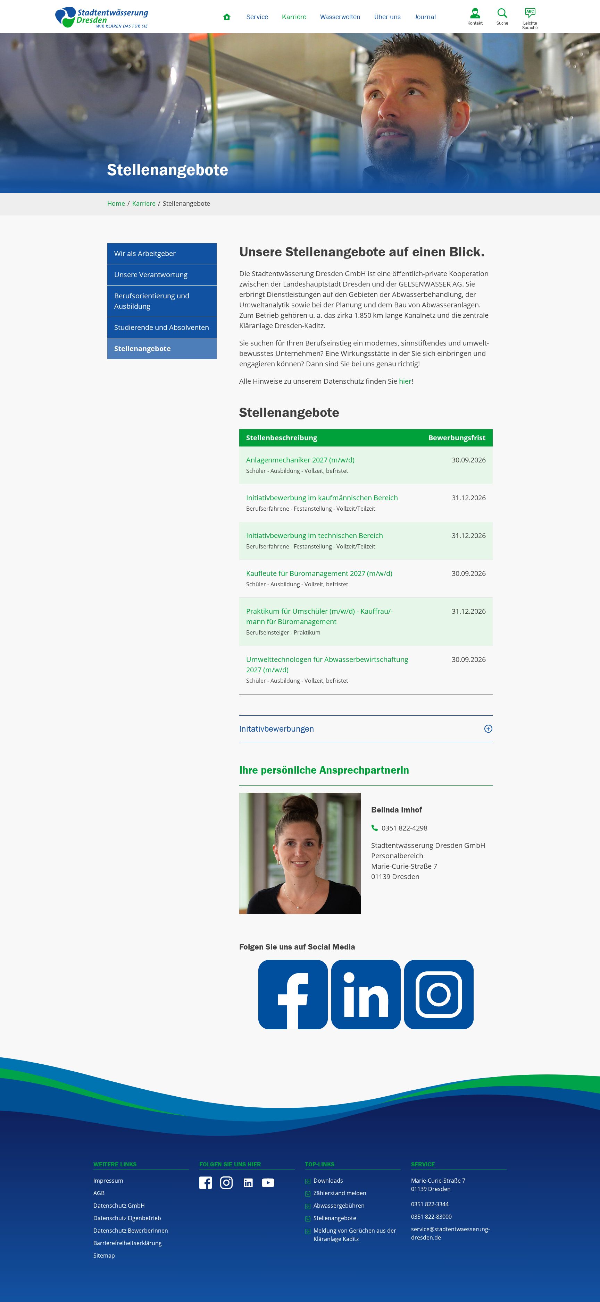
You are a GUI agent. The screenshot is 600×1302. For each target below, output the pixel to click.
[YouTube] (268, 1182)
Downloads (328, 1180)
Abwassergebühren (339, 1205)
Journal (425, 16)
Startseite (227, 16)
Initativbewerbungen (276, 728)
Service (257, 16)
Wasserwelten (340, 16)
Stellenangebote (142, 348)
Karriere (294, 16)
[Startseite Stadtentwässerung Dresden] (101, 17)
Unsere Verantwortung (151, 274)
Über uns (387, 16)
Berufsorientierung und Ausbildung (151, 301)
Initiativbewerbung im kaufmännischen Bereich (322, 497)
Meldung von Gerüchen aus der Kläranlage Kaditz (355, 1235)
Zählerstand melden (340, 1193)
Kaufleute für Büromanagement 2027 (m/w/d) (319, 573)
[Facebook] (205, 1182)
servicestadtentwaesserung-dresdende (450, 1233)
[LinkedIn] (247, 1182)
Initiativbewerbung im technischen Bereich (314, 535)
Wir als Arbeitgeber (145, 253)
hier (405, 381)
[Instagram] (226, 1182)
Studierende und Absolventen (161, 327)
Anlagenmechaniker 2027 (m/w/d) (300, 460)
